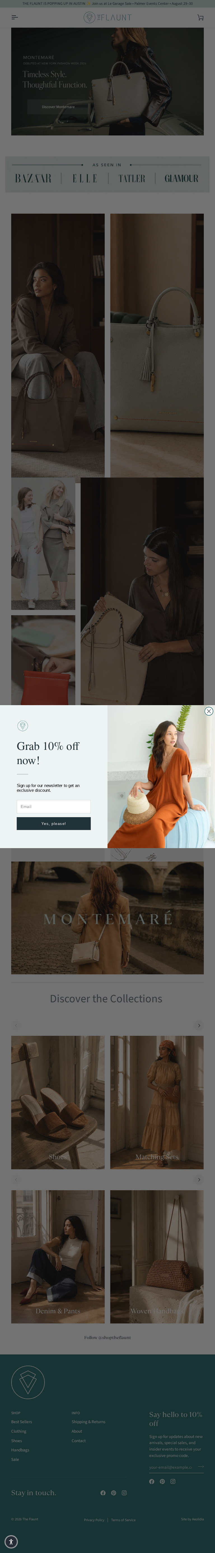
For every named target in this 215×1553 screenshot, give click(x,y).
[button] (11, 1542)
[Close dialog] (209, 711)
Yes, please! (53, 823)
